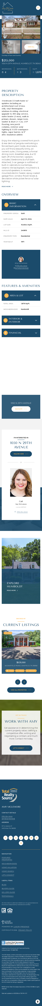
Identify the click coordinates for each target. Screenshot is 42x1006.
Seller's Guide (8, 892)
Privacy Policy (25, 930)
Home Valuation (9, 867)
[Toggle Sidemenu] (38, 8)
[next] (24, 682)
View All (31, 47)
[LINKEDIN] (16, 838)
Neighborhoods (9, 864)
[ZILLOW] (21, 843)
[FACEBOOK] (5, 838)
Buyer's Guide (8, 888)
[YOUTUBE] (31, 838)
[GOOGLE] (36, 838)
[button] (21, 748)
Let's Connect (8, 875)
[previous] (17, 682)
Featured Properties (7, 859)
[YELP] (26, 838)
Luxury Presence (21, 927)
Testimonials (7, 896)
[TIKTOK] (21, 838)
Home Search (8, 871)
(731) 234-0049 (21, 266)
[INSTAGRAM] (11, 838)
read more (11, 590)
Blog (4, 885)
